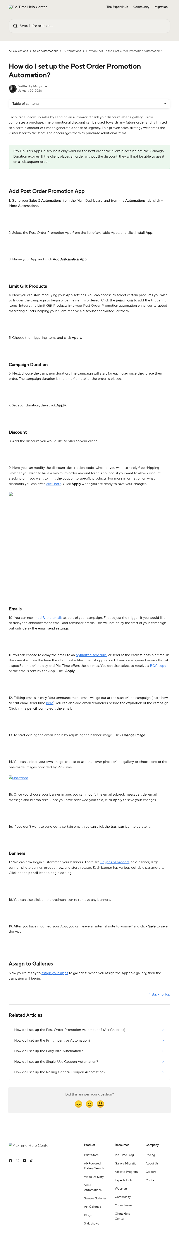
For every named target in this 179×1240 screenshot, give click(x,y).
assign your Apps (54, 973)
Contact (151, 1180)
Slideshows (91, 1224)
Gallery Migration (126, 1164)
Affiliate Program (126, 1172)
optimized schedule (91, 655)
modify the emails (48, 618)
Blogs (87, 1215)
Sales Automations (45, 51)
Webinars (121, 1189)
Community (141, 7)
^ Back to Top (159, 994)
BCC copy (158, 666)
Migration (161, 7)
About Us (152, 1164)
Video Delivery (94, 1177)
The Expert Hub (117, 7)
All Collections (18, 51)
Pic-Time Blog (124, 1155)
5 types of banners (114, 862)
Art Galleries (92, 1207)
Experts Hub (123, 1180)
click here (53, 484)
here (49, 703)
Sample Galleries (95, 1198)
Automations (72, 51)
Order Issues (123, 1205)
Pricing (150, 1155)
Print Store (91, 1155)
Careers (151, 1172)
